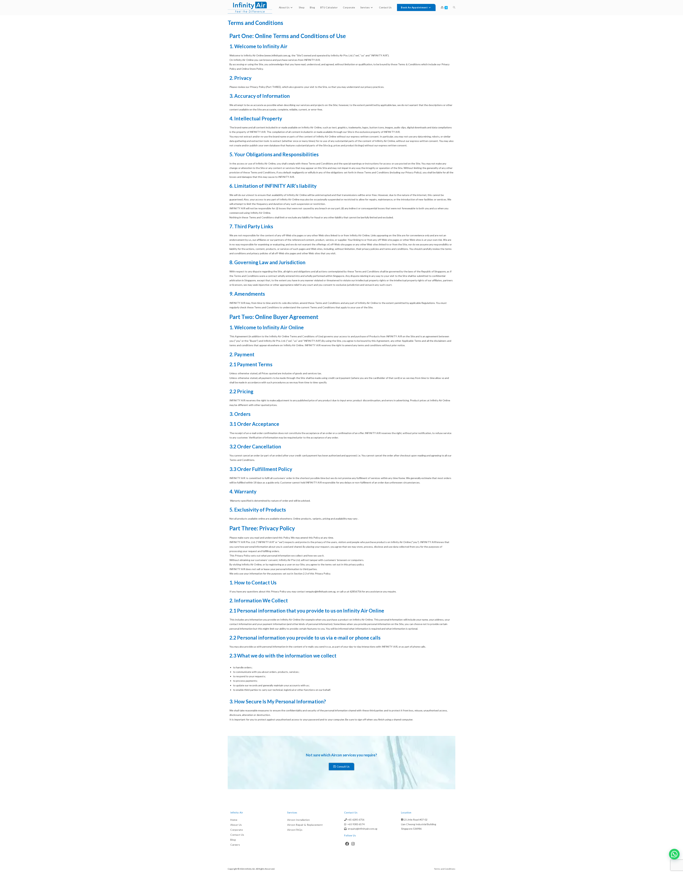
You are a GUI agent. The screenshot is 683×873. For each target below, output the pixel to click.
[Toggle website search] (454, 7)
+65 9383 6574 (355, 824)
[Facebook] (347, 843)
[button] (674, 854)
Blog (233, 839)
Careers (235, 844)
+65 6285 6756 (355, 819)
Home (233, 819)
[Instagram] (353, 843)
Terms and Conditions (444, 868)
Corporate (236, 829)
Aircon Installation (298, 819)
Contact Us (237, 834)
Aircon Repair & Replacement (305, 824)
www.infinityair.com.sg (277, 55)
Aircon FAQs (295, 829)
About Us (236, 824)
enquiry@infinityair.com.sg (321, 591)
